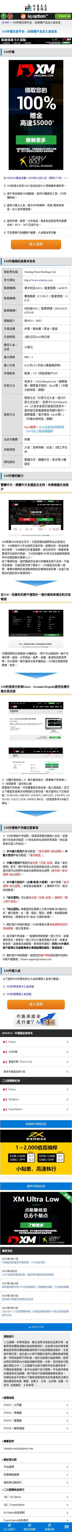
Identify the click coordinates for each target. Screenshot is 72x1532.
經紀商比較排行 (13, 1482)
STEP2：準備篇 (13, 1412)
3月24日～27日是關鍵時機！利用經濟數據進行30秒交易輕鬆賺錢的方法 (35, 1313)
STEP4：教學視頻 (14, 1428)
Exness (12, 1042)
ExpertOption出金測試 (16, 1520)
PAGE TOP (38, 1327)
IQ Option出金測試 (14, 1512)
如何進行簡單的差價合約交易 (17, 1299)
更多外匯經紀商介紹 (14, 1071)
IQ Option (14, 1099)
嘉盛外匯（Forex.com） (21, 1061)
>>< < (35, 178)
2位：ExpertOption (14, 1504)
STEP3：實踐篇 (13, 1420)
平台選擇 (9, 1467)
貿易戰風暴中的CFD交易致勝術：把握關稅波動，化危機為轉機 (35, 1287)
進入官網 (36, 244)
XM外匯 (13, 1052)
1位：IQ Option (12, 1497)
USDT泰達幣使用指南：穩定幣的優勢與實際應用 (28, 1274)
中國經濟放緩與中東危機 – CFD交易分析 (23, 1262)
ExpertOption (15, 1109)
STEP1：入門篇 (13, 1405)
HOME (5, 22)
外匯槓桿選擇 (11, 1474)
